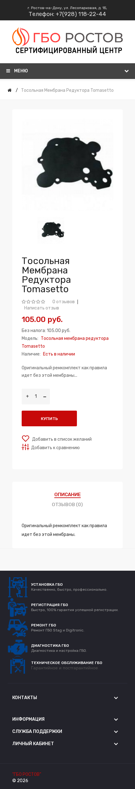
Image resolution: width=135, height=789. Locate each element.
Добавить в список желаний (61, 439)
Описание (67, 494)
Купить (49, 418)
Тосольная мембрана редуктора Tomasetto (67, 90)
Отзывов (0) (67, 504)
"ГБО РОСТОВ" (26, 774)
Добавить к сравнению (55, 447)
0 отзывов (63, 301)
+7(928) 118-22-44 (81, 14)
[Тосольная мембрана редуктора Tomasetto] (51, 230)
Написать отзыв (41, 308)
